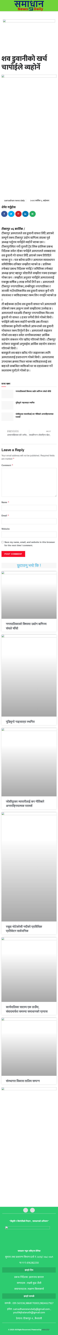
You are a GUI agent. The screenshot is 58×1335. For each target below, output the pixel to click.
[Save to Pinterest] (19, 214)
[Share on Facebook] (4, 214)
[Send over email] (33, 214)
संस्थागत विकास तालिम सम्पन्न (23, 1081)
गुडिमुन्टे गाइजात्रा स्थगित (25, 402)
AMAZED (46, 1330)
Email (5, 515)
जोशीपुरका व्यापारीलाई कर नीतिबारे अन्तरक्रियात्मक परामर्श (34, 415)
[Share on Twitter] (11, 214)
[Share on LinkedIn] (26, 214)
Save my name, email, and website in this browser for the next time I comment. (29, 544)
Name (5, 502)
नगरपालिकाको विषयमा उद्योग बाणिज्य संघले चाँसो (33, 391)
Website (5, 528)
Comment (7, 465)
